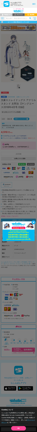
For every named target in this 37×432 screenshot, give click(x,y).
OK (18, 428)
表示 (34, 4)
